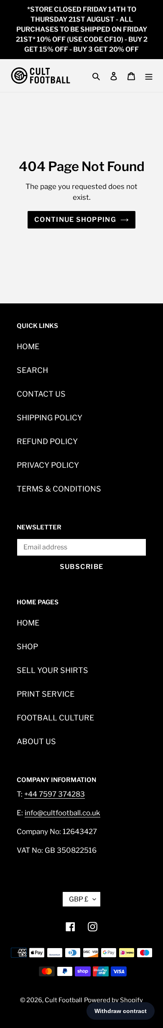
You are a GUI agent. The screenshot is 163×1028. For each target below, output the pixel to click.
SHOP (27, 646)
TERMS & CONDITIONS (59, 488)
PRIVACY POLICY (48, 465)
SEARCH (32, 370)
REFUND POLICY (47, 441)
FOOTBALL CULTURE (55, 717)
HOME (28, 346)
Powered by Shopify (113, 1000)
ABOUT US (36, 741)
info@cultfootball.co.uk (62, 813)
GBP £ (79, 899)
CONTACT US (41, 394)
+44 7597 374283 (54, 794)
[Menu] (149, 75)
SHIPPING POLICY (49, 417)
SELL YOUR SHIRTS (52, 670)
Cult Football (63, 1000)
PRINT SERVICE (45, 694)
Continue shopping (75, 219)
